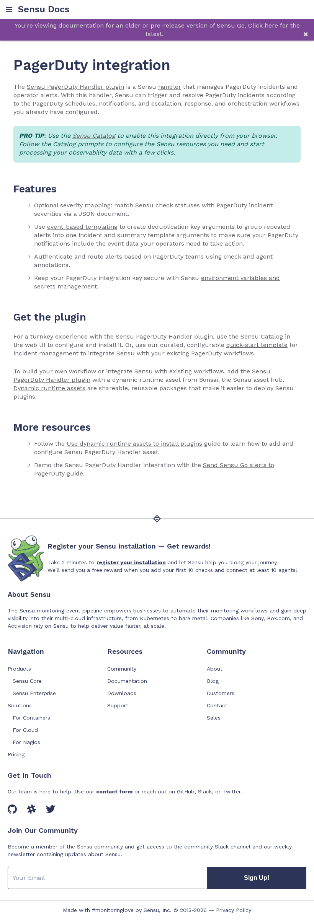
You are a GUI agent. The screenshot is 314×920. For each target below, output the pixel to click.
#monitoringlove (113, 910)
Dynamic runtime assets (49, 388)
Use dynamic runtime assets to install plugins (134, 443)
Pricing (16, 754)
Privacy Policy (233, 910)
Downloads (121, 693)
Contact (217, 705)
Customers (220, 693)
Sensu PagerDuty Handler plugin (75, 86)
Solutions (20, 705)
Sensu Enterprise (34, 693)
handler (169, 86)
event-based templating (82, 226)
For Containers (31, 718)
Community (121, 669)
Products (19, 669)
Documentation (127, 681)
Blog (213, 681)
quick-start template (257, 344)
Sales (214, 718)
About (214, 669)
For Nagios (26, 742)
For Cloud (25, 730)
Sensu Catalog (93, 135)
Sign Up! (256, 877)
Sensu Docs (43, 9)
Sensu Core (27, 681)
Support (117, 705)
